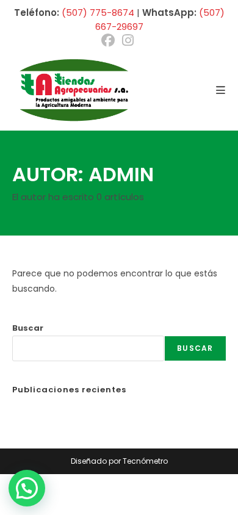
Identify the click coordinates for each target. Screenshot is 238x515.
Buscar (27, 328)
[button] (27, 488)
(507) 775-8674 (98, 12)
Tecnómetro (145, 461)
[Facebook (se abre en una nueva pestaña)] (109, 40)
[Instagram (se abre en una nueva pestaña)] (127, 40)
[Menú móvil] (221, 90)
